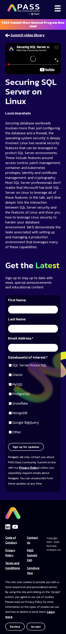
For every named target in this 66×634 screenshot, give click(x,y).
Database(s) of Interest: (28, 357)
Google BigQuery (25, 422)
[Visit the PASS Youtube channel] (15, 526)
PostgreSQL (21, 394)
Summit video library (27, 35)
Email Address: (20, 338)
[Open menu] (58, 8)
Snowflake (20, 403)
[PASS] (12, 512)
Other (16, 432)
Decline (15, 626)
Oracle (17, 375)
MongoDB (19, 413)
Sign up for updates (26, 447)
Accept (36, 626)
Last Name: (17, 319)
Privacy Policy (29, 467)
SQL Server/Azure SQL (29, 365)
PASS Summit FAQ (32, 555)
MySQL (17, 384)
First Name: (17, 300)
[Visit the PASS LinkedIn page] (7, 527)
